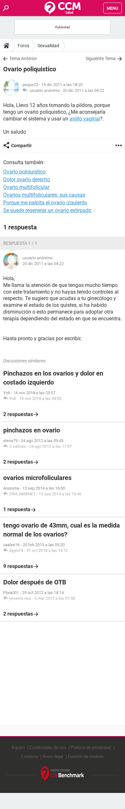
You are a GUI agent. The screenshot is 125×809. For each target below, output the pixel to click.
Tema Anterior (23, 58)
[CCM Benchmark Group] (63, 774)
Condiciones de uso (47, 747)
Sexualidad (48, 45)
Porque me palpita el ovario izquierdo (45, 203)
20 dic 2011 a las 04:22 (83, 90)
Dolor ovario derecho (26, 179)
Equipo (18, 747)
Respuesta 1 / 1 (20, 243)
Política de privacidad (91, 747)
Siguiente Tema (101, 58)
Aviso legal (53, 756)
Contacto (29, 756)
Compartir (21, 145)
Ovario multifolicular (26, 187)
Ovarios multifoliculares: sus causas (44, 195)
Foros (23, 45)
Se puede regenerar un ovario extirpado (47, 210)
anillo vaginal (85, 119)
